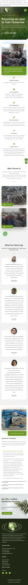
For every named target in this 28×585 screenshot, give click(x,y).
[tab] (14, 450)
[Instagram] (10, 573)
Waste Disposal (5, 563)
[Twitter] (6, 573)
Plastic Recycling (5, 559)
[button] (7, 513)
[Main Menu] (25, 10)
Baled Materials (5, 561)
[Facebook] (3, 573)
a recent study (11, 460)
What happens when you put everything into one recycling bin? (14, 482)
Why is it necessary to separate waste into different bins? (12, 485)
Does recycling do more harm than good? (13, 451)
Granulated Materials (6, 564)
